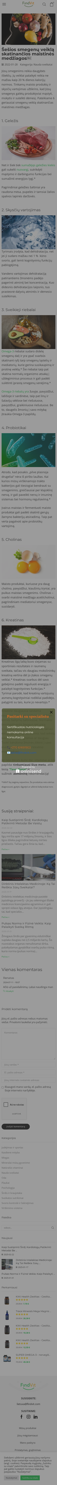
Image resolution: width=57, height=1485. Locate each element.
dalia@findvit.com (23, 752)
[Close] (51, 712)
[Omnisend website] (28, 769)
